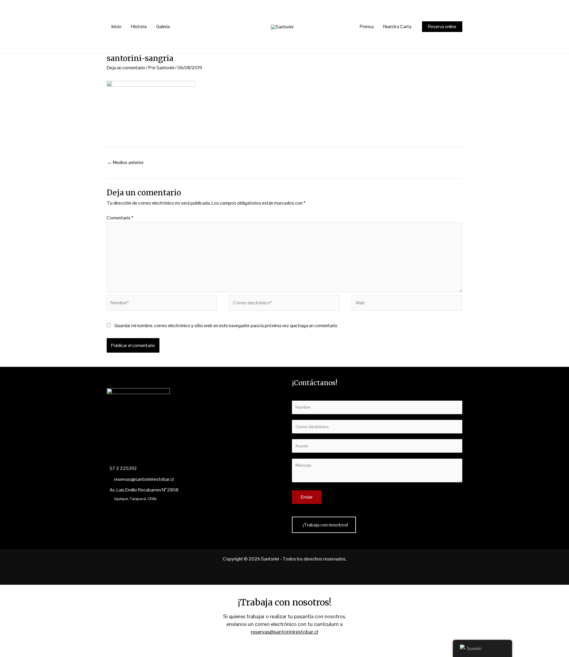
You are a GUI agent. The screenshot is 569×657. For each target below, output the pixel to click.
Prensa (367, 26)
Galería (163, 26)
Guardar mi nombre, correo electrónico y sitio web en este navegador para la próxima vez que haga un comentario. (226, 325)
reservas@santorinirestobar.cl (143, 479)
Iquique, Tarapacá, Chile (135, 498)
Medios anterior (125, 162)
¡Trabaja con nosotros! (325, 525)
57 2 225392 (123, 468)
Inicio (116, 26)
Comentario (120, 218)
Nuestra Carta (397, 26)
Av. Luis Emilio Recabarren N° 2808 (144, 490)
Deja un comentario (126, 68)
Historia (139, 26)
